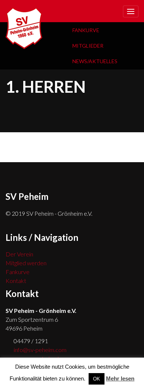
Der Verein (19, 253)
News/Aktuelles (94, 61)
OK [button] (96, 379)
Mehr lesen (120, 378)
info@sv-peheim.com (40, 349)
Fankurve (85, 30)
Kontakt (16, 280)
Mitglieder (87, 45)
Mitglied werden (26, 262)
